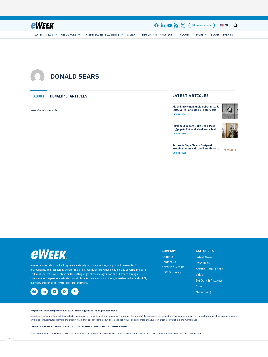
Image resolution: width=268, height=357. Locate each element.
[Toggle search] (235, 25)
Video (131, 34)
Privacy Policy (64, 326)
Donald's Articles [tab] (68, 96)
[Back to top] (260, 346)
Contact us (169, 261)
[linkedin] (163, 25)
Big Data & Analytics (157, 34)
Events (228, 34)
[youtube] (169, 25)
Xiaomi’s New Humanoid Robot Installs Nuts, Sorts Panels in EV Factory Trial (195, 108)
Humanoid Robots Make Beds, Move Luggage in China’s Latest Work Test (194, 127)
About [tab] (38, 96)
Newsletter (204, 25)
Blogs (215, 34)
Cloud (184, 34)
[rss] (176, 25)
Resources (203, 263)
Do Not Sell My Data (212, 333)
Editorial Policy (171, 272)
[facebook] (156, 25)
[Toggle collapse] (9, 338)
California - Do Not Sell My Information (101, 326)
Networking (203, 292)
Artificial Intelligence (101, 34)
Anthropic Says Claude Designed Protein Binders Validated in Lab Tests (195, 147)
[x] (182, 25)
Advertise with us (173, 267)
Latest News (44, 34)
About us (168, 256)
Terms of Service (41, 326)
